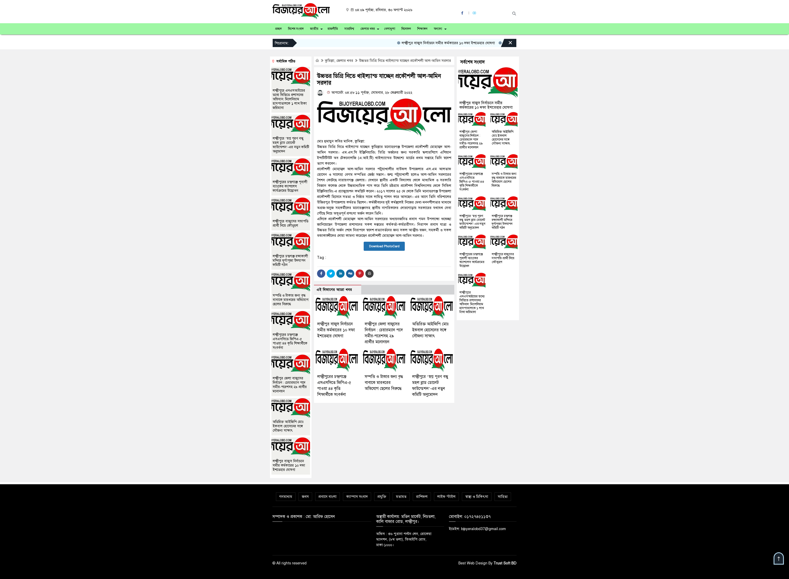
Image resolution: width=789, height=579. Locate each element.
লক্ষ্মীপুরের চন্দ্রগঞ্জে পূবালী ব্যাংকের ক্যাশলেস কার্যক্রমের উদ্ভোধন (290, 186)
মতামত (401, 496)
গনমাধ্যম (285, 496)
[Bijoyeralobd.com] (301, 11)
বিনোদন (406, 29)
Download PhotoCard (384, 246)
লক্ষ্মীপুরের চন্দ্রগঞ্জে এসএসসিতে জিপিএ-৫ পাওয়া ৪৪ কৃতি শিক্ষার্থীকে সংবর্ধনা (290, 341)
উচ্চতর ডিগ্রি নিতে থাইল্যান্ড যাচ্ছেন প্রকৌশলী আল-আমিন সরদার (405, 60)
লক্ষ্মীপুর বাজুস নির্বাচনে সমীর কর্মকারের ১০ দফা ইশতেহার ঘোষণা (430, 43)
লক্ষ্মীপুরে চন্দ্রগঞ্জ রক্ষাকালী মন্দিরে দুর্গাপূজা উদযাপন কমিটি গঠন (290, 260)
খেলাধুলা (389, 29)
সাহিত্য (503, 496)
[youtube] (474, 13)
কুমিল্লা (329, 60)
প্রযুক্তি (381, 496)
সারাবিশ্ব (349, 29)
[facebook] (462, 13)
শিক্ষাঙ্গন (422, 29)
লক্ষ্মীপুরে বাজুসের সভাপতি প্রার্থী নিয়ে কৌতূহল (290, 223)
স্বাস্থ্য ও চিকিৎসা (476, 496)
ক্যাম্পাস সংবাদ (357, 496)
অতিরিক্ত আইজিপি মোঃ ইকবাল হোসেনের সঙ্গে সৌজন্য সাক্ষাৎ (430, 330)
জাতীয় (314, 29)
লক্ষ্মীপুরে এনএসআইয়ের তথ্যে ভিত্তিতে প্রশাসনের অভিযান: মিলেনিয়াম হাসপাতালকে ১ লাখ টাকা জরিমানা (290, 99)
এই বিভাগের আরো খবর (334, 290)
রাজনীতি (333, 29)
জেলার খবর (367, 29)
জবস (305, 496)
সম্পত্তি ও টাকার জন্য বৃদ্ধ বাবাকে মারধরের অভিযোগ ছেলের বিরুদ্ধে (384, 382)
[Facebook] (321, 273)
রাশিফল (422, 496)
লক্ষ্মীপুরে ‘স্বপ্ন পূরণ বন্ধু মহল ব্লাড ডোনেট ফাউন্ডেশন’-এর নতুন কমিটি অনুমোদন (291, 145)
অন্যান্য (438, 29)
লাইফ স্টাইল (446, 496)
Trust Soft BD (505, 563)
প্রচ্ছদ (278, 29)
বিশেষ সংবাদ (296, 29)
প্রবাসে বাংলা (327, 496)
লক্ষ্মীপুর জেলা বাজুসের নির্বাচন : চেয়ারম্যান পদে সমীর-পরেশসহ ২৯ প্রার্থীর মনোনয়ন (290, 384)
